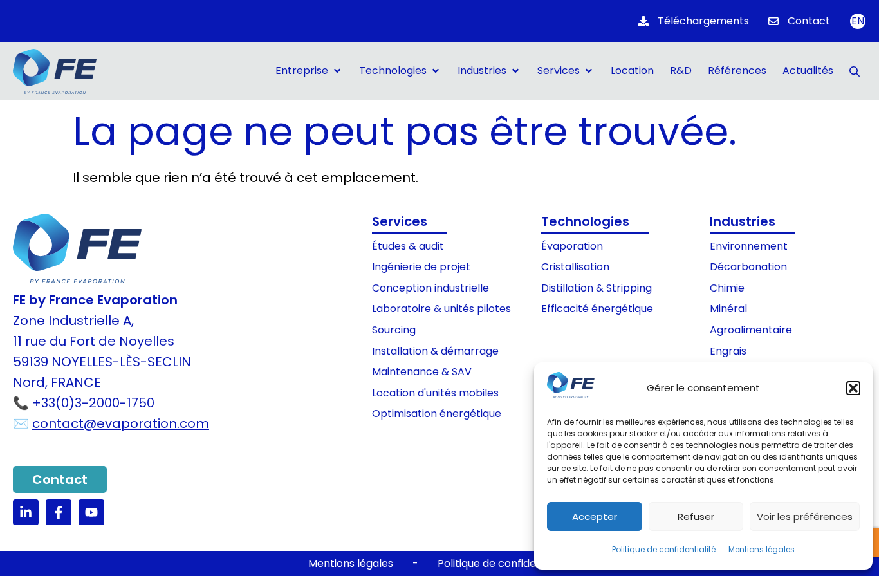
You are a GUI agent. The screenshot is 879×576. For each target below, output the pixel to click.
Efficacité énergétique (597, 308)
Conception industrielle (430, 288)
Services (399, 221)
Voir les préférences (805, 516)
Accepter (594, 516)
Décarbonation (748, 266)
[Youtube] (91, 512)
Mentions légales (761, 549)
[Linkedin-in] (26, 512)
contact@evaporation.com (120, 423)
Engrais (728, 351)
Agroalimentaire (751, 329)
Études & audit (408, 246)
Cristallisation (575, 266)
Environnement (749, 246)
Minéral (728, 308)
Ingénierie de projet (421, 266)
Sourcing (394, 329)
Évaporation (572, 246)
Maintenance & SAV (422, 371)
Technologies (585, 221)
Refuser (696, 516)
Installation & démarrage (435, 351)
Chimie (727, 288)
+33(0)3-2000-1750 (93, 403)
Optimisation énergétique (436, 413)
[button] (853, 388)
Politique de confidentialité (664, 549)
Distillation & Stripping (596, 288)
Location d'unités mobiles (435, 393)
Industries (742, 221)
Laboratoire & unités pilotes (441, 308)
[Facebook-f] (58, 512)
